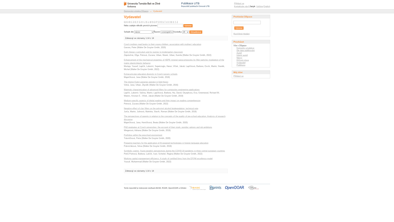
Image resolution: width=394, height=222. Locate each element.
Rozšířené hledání (241, 34)
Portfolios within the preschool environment (143, 135)
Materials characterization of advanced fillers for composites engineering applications (162, 89)
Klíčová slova (243, 60)
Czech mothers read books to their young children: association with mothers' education (162, 44)
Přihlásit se (239, 3)
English (266, 6)
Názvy (239, 58)
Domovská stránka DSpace (136, 11)
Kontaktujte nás (241, 6)
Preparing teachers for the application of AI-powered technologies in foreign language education (166, 143)
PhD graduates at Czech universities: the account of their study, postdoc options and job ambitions (168, 127)
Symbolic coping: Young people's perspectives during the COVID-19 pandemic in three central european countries (174, 151)
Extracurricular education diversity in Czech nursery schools (150, 74)
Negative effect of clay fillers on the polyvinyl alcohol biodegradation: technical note (161, 108)
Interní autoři (242, 55)
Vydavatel (241, 63)
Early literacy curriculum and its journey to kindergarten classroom (153, 52)
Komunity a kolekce (245, 48)
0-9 (125, 22)
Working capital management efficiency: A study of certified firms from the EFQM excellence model (168, 158)
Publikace (241, 65)
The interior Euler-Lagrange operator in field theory (146, 82)
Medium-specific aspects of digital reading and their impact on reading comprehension (162, 100)
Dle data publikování (246, 50)
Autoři (239, 53)
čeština (259, 6)
